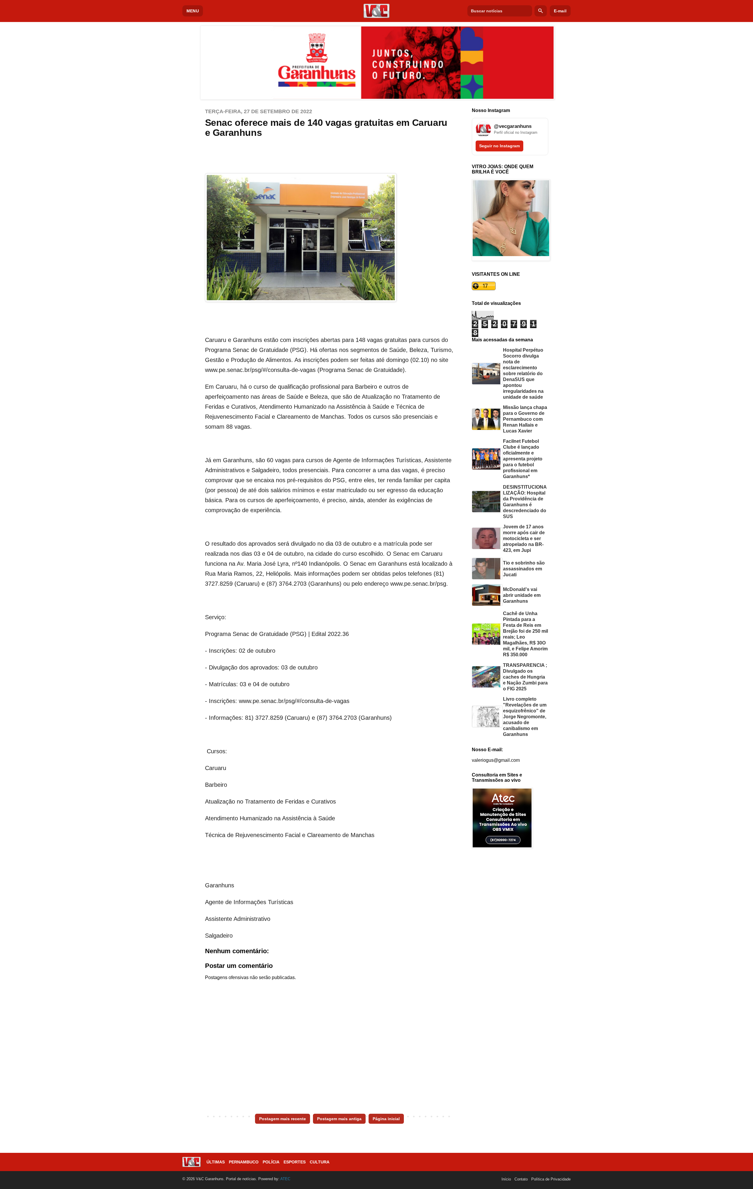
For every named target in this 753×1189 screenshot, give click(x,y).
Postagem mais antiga (339, 1118)
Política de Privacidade (551, 1179)
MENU (192, 11)
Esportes (295, 1162)
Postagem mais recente (282, 1118)
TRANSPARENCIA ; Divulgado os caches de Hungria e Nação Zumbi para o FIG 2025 (525, 677)
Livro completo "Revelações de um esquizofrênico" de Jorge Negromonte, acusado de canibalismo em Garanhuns (525, 717)
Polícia (271, 1162)
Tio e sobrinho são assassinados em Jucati (524, 568)
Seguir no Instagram (499, 145)
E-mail (560, 11)
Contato (521, 1179)
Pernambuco (244, 1162)
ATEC (285, 1179)
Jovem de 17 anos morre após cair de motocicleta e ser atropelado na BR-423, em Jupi (524, 538)
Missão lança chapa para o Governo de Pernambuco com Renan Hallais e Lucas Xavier (525, 419)
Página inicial (386, 1118)
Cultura (319, 1162)
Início (506, 1179)
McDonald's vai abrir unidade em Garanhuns (522, 595)
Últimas (215, 1162)
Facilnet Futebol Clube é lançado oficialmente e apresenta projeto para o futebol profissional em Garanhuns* (522, 459)
